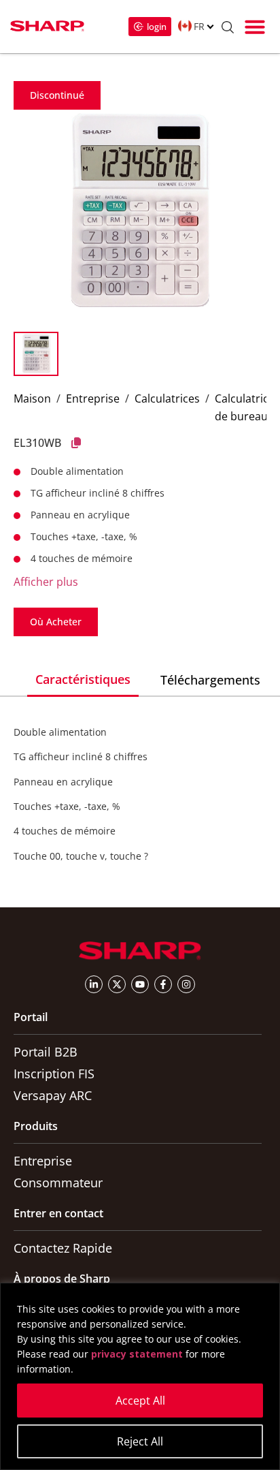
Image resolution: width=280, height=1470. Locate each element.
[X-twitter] (117, 984)
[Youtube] (140, 984)
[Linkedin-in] (94, 984)
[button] (255, 26)
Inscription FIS (54, 1073)
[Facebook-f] (163, 984)
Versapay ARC (53, 1095)
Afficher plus (46, 581)
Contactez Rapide (63, 1248)
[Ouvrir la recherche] (228, 29)
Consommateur (58, 1182)
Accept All (140, 1400)
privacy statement (137, 1353)
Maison (32, 398)
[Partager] (76, 442)
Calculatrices (167, 398)
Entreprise (93, 398)
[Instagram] (186, 984)
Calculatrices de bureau (247, 407)
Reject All (140, 1441)
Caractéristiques (82, 679)
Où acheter (56, 621)
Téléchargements (210, 680)
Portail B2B (45, 1052)
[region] (140, 1376)
